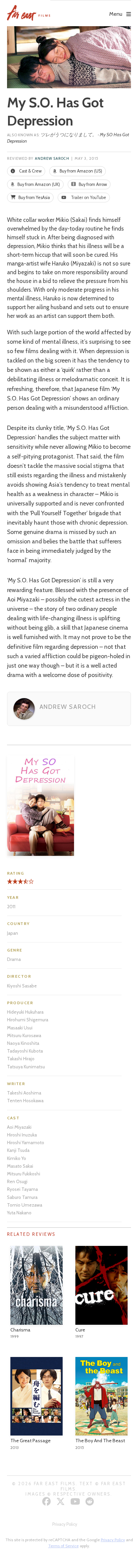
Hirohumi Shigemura (27, 1019)
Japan (12, 933)
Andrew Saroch (52, 158)
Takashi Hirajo (20, 1058)
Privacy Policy (64, 1524)
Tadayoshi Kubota (25, 1051)
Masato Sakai (20, 1166)
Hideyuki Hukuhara (25, 1012)
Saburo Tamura (22, 1197)
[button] (90, 9)
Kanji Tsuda (18, 1150)
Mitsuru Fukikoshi (23, 1173)
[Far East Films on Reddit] (90, 1501)
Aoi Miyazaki (19, 1127)
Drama (14, 959)
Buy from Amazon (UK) (38, 184)
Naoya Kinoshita (23, 1043)
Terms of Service (63, 1545)
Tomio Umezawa (24, 1205)
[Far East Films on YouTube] (76, 1501)
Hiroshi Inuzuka (22, 1134)
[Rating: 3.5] (16, 884)
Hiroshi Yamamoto (25, 1142)
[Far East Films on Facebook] (47, 1501)
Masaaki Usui (19, 1027)
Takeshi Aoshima (24, 1093)
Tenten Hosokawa (25, 1100)
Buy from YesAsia (33, 197)
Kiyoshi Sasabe (22, 985)
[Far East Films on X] (61, 1501)
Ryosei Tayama (22, 1189)
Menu (115, 14)
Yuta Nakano (19, 1212)
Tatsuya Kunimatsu (26, 1066)
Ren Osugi (17, 1181)
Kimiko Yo (16, 1158)
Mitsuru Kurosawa (24, 1035)
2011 (11, 906)
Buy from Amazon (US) (80, 171)
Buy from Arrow (92, 184)
